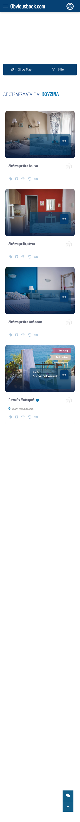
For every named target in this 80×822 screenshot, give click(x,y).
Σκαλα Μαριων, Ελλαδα (22, 408)
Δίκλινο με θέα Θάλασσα (25, 322)
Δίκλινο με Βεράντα (21, 244)
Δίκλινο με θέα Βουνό (23, 166)
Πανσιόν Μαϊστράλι (23, 400)
